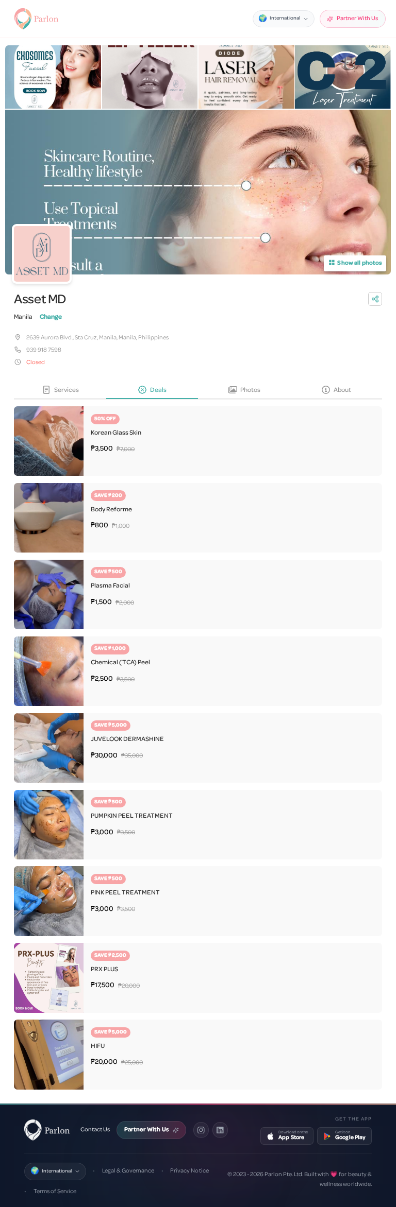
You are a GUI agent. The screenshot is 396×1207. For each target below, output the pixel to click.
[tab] (60, 391)
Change (51, 317)
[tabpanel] (198, 745)
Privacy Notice (189, 1171)
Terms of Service (55, 1191)
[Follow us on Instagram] (201, 1129)
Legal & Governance (128, 1171)
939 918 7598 (43, 350)
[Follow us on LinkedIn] (220, 1129)
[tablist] (198, 391)
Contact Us (95, 1130)
